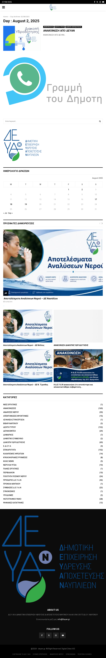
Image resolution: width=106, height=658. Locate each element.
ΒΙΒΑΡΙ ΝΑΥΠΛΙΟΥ (10, 423)
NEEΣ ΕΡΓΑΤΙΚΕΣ (10, 405)
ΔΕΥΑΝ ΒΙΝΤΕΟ (9, 431)
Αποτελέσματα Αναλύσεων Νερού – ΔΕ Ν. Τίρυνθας (25, 385)
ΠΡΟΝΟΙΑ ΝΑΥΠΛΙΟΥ (11, 484)
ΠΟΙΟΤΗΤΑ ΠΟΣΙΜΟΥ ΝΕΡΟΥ (15, 476)
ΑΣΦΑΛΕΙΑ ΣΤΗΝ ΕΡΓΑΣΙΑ (13, 420)
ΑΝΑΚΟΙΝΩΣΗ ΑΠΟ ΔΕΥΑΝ (59, 30)
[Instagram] (56, 635)
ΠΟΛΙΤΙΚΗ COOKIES (85, 654)
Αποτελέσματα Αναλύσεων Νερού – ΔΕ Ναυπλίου (30, 298)
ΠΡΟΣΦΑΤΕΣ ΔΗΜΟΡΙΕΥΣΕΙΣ (18, 223)
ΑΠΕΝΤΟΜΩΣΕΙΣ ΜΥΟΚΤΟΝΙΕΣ (15, 416)
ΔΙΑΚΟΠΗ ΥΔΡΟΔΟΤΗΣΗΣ (73, 27)
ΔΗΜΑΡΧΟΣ (8, 435)
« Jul (5, 213)
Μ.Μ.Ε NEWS (8, 461)
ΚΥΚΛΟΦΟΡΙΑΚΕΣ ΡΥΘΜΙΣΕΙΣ (15, 457)
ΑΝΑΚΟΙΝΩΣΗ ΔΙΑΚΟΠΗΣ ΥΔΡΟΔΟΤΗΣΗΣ (71, 345)
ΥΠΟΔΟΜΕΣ (8, 495)
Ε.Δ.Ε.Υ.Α (7, 446)
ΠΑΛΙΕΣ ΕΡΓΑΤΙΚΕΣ (11, 469)
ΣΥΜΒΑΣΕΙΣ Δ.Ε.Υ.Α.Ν (12, 488)
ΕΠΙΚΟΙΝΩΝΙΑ (70, 654)
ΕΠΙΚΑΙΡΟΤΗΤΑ (9, 450)
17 (96, 199)
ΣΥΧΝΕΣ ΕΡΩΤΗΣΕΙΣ (40, 654)
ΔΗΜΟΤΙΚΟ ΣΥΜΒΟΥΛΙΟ (13, 439)
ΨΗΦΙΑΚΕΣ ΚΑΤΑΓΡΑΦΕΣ (13, 503)
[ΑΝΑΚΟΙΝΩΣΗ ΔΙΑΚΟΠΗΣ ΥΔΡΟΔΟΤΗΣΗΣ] (78, 326)
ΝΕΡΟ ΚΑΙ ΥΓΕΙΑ (9, 465)
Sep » (10, 213)
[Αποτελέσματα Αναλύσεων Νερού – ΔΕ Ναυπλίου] (53, 263)
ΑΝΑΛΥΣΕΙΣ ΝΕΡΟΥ (11, 412)
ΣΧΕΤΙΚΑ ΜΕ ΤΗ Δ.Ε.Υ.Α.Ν (21, 654)
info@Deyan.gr (64, 619)
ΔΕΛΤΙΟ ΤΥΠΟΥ (59, 27)
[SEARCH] (100, 121)
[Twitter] (49, 635)
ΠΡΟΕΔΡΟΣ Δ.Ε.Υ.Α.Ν (12, 480)
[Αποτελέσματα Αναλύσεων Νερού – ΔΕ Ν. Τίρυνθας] (27, 365)
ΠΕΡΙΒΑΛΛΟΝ (8, 473)
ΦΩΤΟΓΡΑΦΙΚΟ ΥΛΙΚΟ (12, 499)
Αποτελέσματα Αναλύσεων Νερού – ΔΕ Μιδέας (23, 345)
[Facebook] (42, 635)
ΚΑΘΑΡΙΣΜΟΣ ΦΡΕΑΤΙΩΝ (13, 454)
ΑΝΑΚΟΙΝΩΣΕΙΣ (48, 27)
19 (26, 204)
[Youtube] (63, 635)
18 (11, 204)
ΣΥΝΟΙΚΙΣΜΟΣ (9, 491)
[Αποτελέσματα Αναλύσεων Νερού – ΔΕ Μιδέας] (27, 326)
